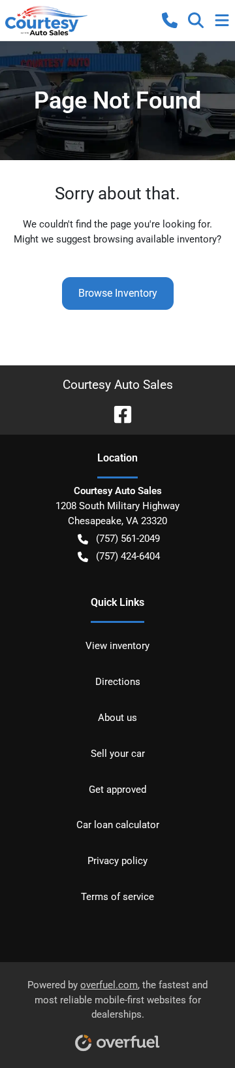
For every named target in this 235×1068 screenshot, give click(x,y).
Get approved (117, 789)
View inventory (117, 646)
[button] (170, 20)
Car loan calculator (117, 825)
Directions (117, 682)
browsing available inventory (155, 239)
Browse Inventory (117, 293)
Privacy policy (117, 861)
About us (117, 718)
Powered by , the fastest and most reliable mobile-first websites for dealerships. (117, 1000)
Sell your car (118, 753)
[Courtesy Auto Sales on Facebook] (117, 413)
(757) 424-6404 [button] (128, 556)
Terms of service (117, 897)
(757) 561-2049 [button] (128, 538)
